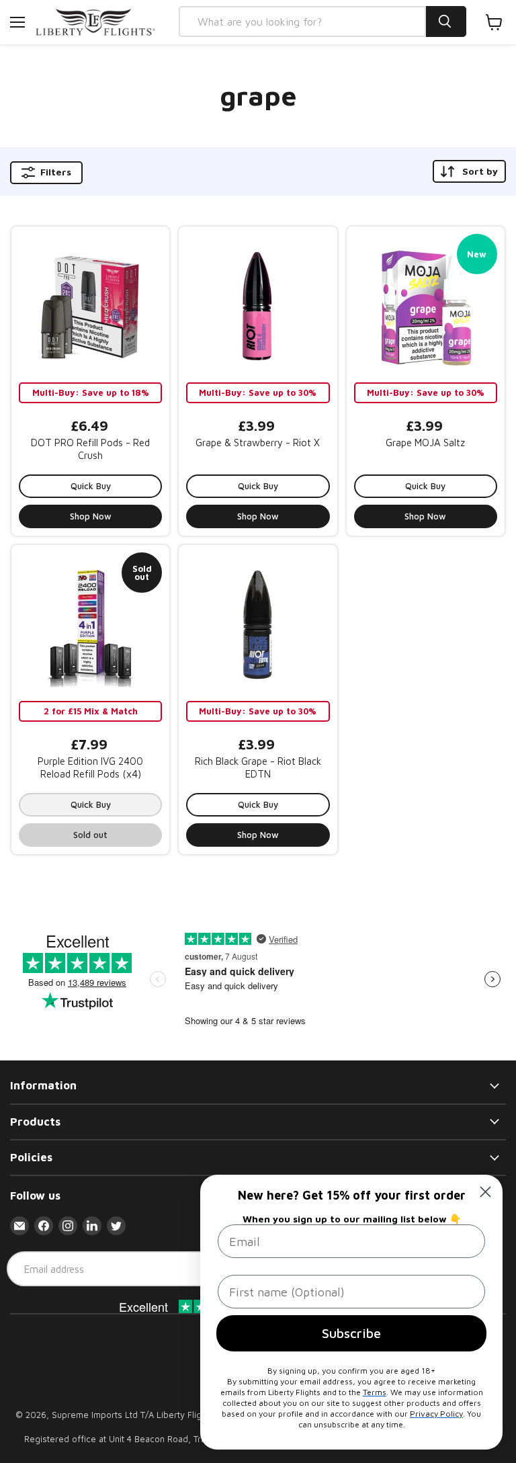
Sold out (90, 834)
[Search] (446, 21)
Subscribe (351, 1333)
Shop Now (91, 516)
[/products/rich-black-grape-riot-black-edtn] (257, 624)
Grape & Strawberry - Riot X (258, 442)
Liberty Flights (185, 1414)
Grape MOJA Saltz (425, 442)
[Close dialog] (485, 1192)
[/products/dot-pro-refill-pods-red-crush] (90, 305)
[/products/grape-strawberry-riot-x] (257, 305)
